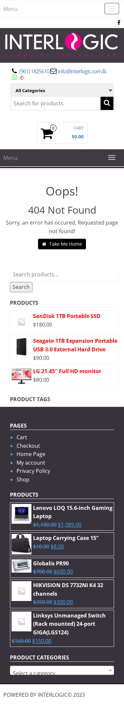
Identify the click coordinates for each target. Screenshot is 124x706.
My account (31, 462)
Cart (22, 437)
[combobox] (62, 670)
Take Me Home (65, 244)
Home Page (31, 454)
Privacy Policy (33, 471)
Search (21, 287)
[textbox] (62, 673)
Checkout (28, 445)
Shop (23, 479)
